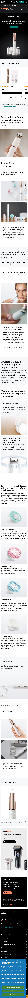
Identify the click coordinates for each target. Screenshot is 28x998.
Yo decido (12, 994)
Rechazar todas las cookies (12, 991)
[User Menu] (14, 2)
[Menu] (26, 2)
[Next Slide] (25, 5)
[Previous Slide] (3, 5)
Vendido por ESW (12, 95)
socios (6, 967)
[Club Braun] (25, 991)
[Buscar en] (11, 2)
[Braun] (3, 2)
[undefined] (3, 2)
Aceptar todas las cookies (13, 987)
